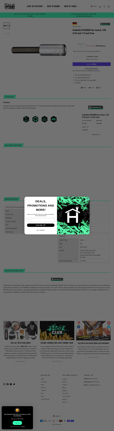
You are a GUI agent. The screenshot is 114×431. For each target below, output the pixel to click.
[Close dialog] (87, 199)
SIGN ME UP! (41, 225)
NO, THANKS (41, 230)
